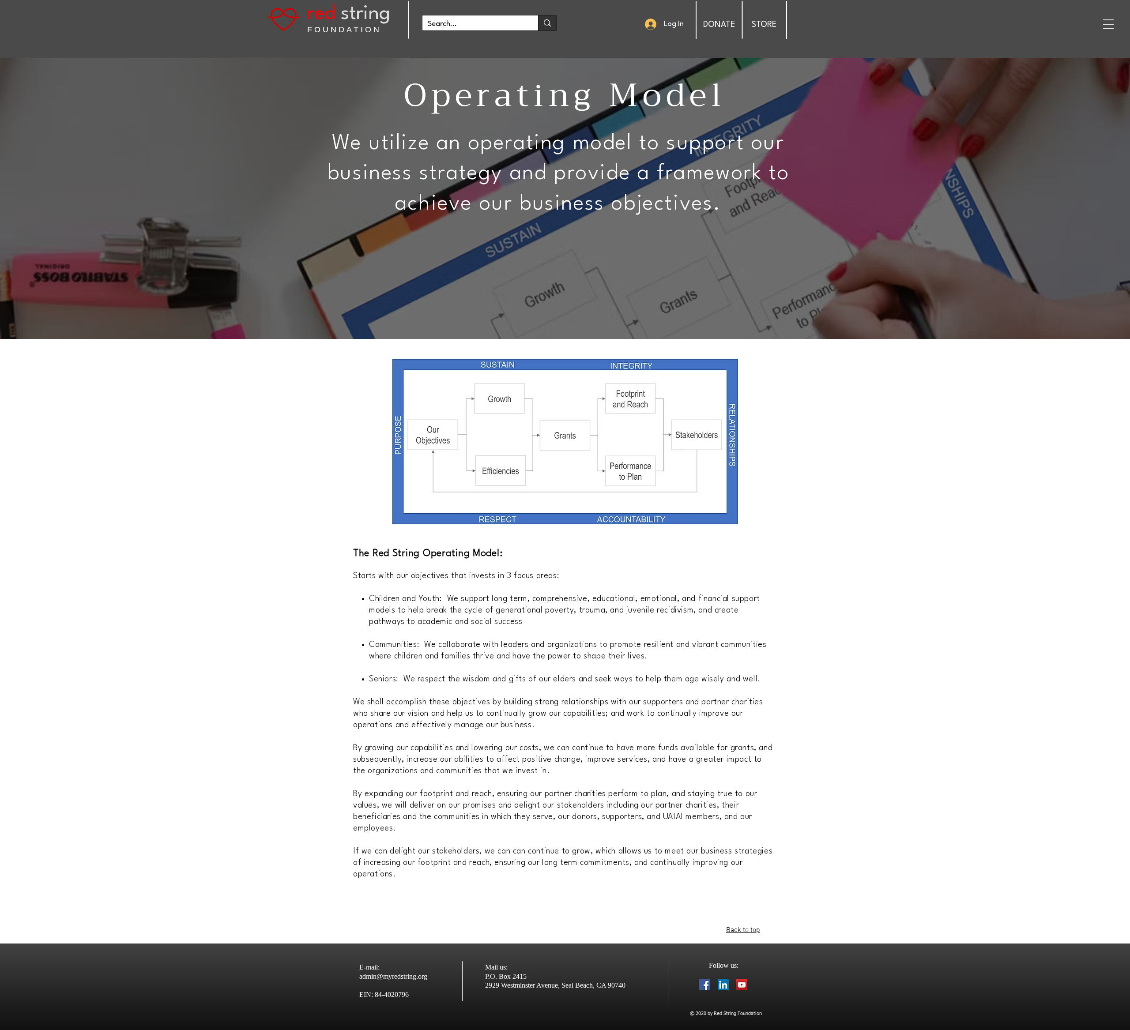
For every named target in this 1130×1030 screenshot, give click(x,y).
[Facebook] (704, 984)
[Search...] (547, 22)
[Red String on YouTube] (741, 984)
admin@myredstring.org (393, 976)
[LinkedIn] (723, 984)
